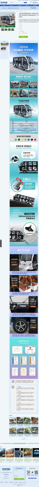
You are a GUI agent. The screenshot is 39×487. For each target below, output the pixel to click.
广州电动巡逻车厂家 (11, 482)
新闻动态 (27, 5)
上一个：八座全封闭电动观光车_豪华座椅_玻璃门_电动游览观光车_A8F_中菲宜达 (6, 443)
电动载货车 (16, 482)
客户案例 (19, 5)
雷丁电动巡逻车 (20, 482)
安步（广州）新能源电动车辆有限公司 (25, 0)
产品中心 (11, 5)
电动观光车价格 (6, 482)
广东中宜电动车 (10, 0)
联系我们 (35, 5)
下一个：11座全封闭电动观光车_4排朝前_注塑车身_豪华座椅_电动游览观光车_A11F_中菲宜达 (32, 443)
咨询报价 (23, 36)
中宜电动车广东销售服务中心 (16, 0)
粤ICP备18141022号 (19, 485)
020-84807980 (6, 476)
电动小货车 (24, 482)
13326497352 (6, 474)
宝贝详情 (11, 41)
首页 (4, 5)
